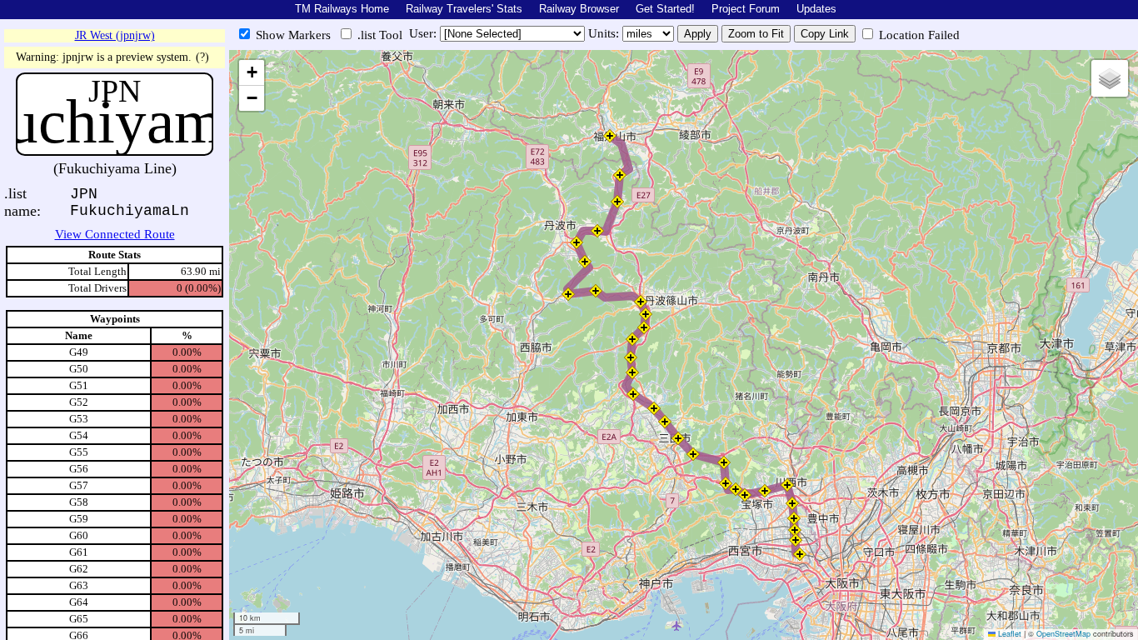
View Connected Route (115, 234)
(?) (202, 57)
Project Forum (745, 8)
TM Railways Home (342, 8)
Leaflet (1008, 633)
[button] (799, 554)
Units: (605, 33)
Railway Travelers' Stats (464, 8)
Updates (816, 8)
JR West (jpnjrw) (115, 35)
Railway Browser (579, 8)
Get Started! (665, 8)
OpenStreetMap (1063, 633)
